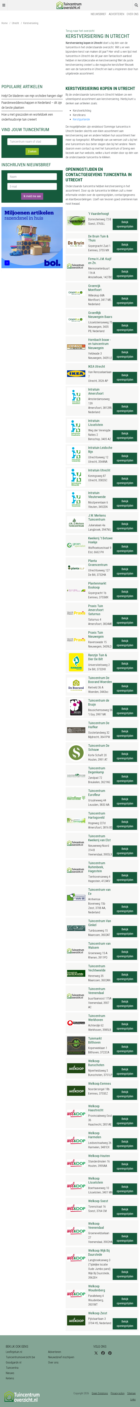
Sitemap (131, 1393)
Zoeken (32, 151)
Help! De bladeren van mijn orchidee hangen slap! (32, 96)
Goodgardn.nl (13, 1362)
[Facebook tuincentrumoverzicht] (103, 1353)
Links (133, 1399)
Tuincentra (12, 1367)
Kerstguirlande (81, 119)
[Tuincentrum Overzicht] (70, 5)
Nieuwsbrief (98, 14)
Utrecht (15, 23)
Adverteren (116, 14)
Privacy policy (118, 1393)
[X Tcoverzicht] (96, 1353)
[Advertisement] (32, 54)
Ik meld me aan (32, 196)
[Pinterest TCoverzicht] (109, 1353)
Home (4, 23)
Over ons (133, 14)
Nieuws (10, 1373)
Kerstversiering (30, 23)
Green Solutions (100, 1393)
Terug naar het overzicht (80, 31)
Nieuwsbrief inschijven (61, 1357)
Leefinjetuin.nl (14, 1352)
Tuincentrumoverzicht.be (20, 1357)
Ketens (10, 1378)
